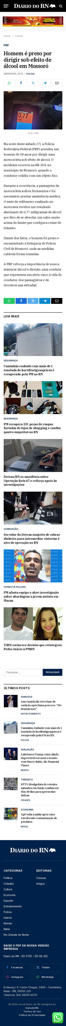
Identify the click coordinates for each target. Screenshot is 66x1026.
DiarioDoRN (31, 1007)
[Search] (60, 6)
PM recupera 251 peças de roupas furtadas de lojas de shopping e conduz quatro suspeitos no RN (32, 428)
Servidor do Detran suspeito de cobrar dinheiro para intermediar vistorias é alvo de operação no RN (32, 539)
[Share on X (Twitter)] (32, 82)
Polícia (30, 74)
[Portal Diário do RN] (35, 6)
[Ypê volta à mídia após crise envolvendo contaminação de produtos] (11, 814)
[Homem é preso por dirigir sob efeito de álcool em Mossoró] (33, 110)
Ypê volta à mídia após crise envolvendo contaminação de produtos (39, 818)
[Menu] (6, 6)
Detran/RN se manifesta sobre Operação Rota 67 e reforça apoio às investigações (30, 481)
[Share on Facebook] (21, 82)
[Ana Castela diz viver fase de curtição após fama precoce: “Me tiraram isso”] (11, 701)
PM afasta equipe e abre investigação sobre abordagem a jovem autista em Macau (31, 596)
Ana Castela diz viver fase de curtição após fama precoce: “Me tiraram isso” (41, 705)
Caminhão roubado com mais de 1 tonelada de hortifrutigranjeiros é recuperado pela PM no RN (29, 370)
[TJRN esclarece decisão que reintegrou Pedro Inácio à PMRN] (33, 623)
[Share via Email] (56, 82)
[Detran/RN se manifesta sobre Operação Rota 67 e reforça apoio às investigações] (33, 455)
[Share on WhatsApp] (9, 82)
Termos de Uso (32, 1011)
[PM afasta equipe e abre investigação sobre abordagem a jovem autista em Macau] (33, 565)
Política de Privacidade (32, 1015)
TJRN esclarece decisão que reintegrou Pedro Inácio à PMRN (33, 647)
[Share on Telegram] (44, 82)
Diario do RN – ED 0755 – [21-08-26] (26, 956)
